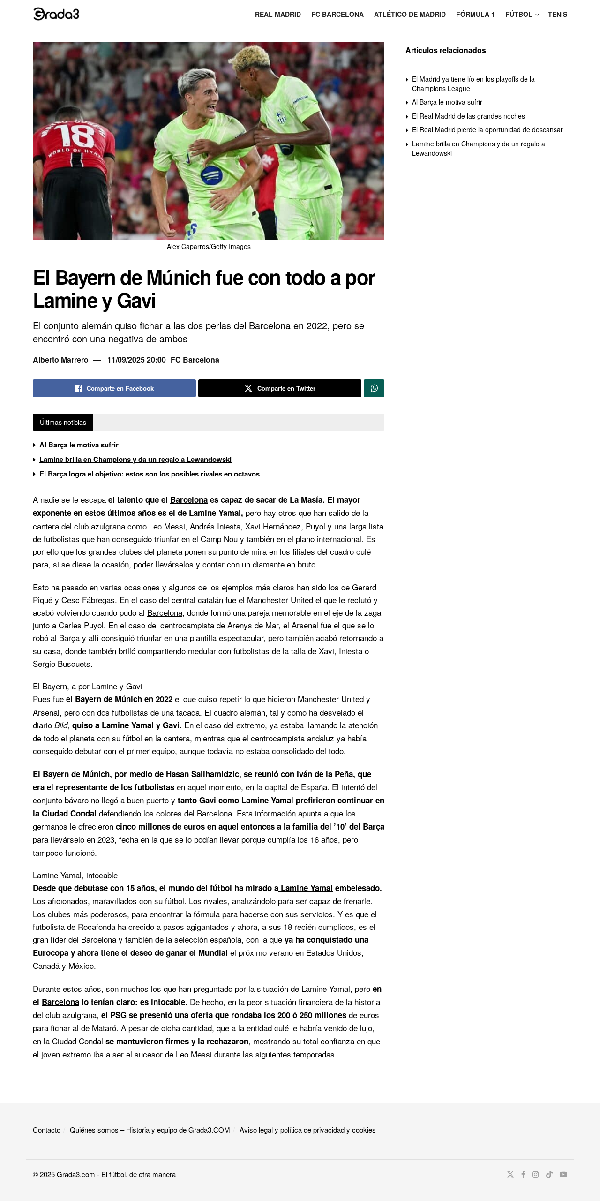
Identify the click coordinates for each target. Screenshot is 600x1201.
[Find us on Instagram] (535, 1174)
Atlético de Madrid (410, 14)
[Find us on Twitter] (510, 1174)
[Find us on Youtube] (563, 1174)
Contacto (46, 1129)
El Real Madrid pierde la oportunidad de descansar (487, 129)
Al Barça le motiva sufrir (79, 444)
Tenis (557, 14)
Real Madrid (278, 14)
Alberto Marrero (61, 359)
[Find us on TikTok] (549, 1174)
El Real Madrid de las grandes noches (468, 116)
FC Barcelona (337, 14)
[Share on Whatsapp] (374, 388)
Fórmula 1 (475, 14)
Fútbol (518, 14)
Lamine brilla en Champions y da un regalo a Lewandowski (135, 459)
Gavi (171, 725)
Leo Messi (167, 526)
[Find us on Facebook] (523, 1174)
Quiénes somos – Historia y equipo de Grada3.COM (150, 1129)
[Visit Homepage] (56, 13)
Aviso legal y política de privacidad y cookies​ (308, 1129)
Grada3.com (76, 1174)
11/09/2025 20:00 (136, 359)
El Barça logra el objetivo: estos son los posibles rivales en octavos (149, 473)
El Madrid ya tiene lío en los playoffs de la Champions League (473, 83)
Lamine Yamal (267, 800)
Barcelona (189, 499)
